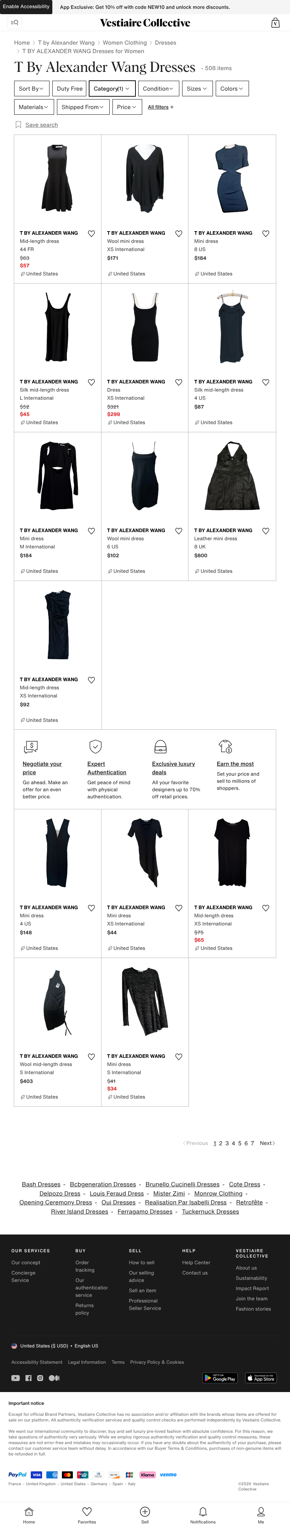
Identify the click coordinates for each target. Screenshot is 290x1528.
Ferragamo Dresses (145, 1211)
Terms (117, 1362)
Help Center (196, 1262)
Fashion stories (253, 1309)
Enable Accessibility (26, 6)
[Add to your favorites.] (91, 233)
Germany (99, 1484)
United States (73, 1484)
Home (22, 42)
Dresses (165, 42)
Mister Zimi (169, 1193)
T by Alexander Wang (66, 42)
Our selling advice (141, 1276)
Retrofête (249, 1202)
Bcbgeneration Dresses (103, 1184)
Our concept (25, 1262)
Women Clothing (125, 42)
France (14, 1484)
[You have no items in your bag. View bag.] (275, 23)
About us (246, 1268)
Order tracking (84, 1266)
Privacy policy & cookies (157, 1362)
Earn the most (235, 763)
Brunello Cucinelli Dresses (182, 1184)
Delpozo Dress (60, 1193)
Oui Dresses (118, 1202)
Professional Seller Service (145, 1304)
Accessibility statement (36, 1362)
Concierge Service (23, 1276)
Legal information (87, 1362)
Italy (132, 1484)
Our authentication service (92, 1288)
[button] (275, 23)
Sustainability (251, 1278)
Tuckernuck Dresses (210, 1211)
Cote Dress (244, 1184)
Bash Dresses (41, 1184)
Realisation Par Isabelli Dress (186, 1202)
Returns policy (84, 1309)
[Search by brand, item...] (14, 22)
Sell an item (142, 1290)
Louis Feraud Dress (117, 1193)
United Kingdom (41, 1484)
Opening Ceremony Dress (55, 1202)
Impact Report (252, 1288)
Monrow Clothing (219, 1193)
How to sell (141, 1262)
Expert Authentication (107, 767)
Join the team (252, 1298)
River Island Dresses (79, 1211)
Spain (117, 1484)
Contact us (195, 1273)
